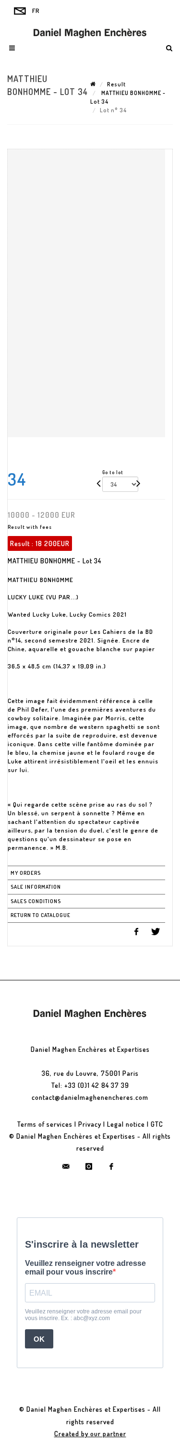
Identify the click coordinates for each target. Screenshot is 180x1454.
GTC (157, 1124)
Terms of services (44, 1124)
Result (116, 84)
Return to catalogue (41, 915)
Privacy (89, 1124)
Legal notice (126, 1124)
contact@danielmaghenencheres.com (90, 1097)
